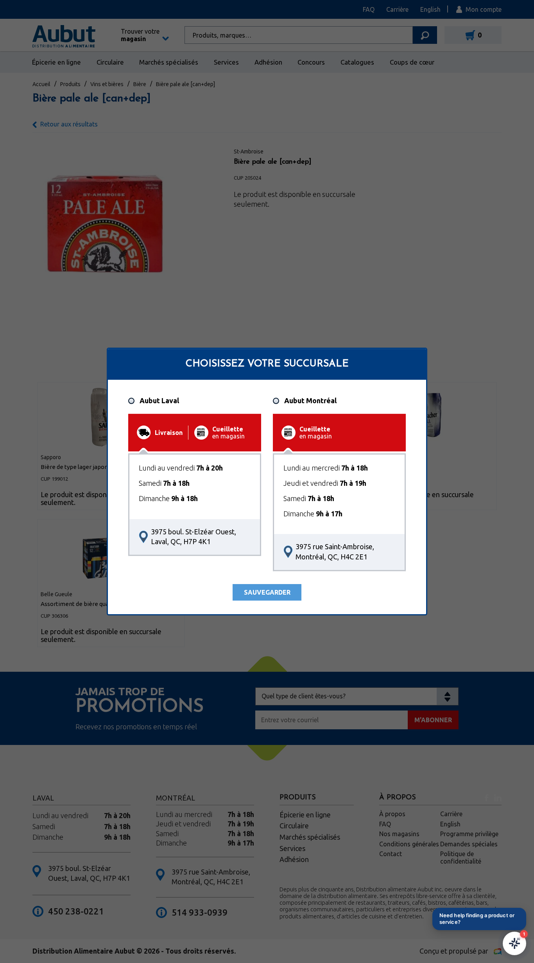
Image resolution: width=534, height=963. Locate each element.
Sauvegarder (267, 592)
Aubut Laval (159, 401)
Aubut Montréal (310, 401)
